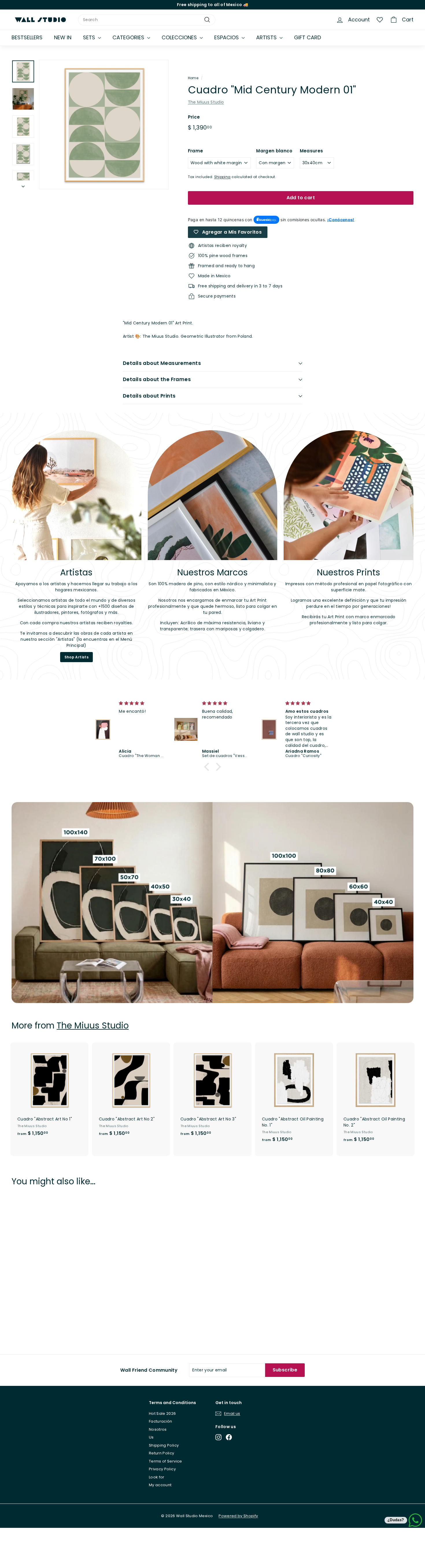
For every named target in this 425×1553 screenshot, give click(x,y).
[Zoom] (103, 124)
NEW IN (62, 37)
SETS (90, 37)
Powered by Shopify (238, 1516)
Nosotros (158, 1429)
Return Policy (161, 1453)
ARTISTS (267, 37)
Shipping (222, 177)
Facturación (160, 1421)
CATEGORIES (129, 37)
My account (160, 1485)
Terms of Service (165, 1461)
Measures (311, 151)
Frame (195, 151)
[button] (208, 767)
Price (194, 117)
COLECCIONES (180, 37)
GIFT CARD (307, 37)
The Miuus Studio (206, 102)
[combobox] (146, 19)
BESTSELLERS (27, 37)
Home (193, 78)
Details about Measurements (162, 363)
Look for (157, 1477)
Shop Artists (76, 657)
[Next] (23, 184)
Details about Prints (149, 395)
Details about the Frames (157, 379)
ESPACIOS (227, 37)
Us (151, 1437)
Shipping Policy (164, 1445)
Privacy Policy (162, 1469)
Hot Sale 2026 (162, 1413)
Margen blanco (274, 151)
